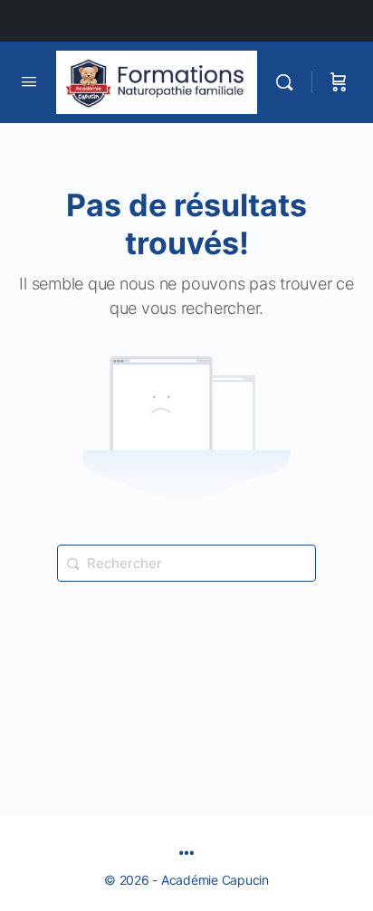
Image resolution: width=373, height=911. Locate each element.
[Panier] (338, 82)
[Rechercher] (288, 82)
